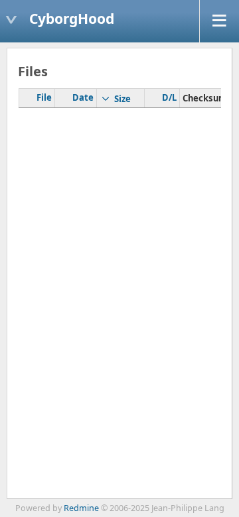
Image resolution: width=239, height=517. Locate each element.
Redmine (81, 508)
